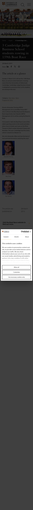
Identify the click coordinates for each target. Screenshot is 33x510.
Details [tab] (16, 237)
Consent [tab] (6, 237)
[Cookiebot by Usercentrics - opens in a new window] (23, 232)
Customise (16, 272)
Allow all (16, 267)
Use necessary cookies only (16, 277)
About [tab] (27, 237)
